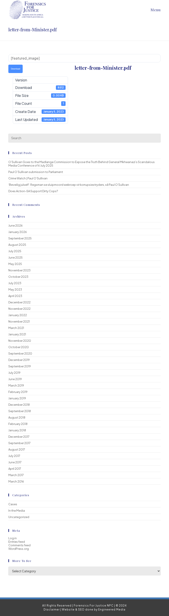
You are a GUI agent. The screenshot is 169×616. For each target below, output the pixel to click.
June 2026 (15, 225)
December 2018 (19, 404)
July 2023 (14, 283)
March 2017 (16, 475)
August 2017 (16, 449)
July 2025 (14, 251)
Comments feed (19, 545)
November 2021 (19, 321)
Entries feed (16, 541)
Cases (12, 504)
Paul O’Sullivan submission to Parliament (35, 172)
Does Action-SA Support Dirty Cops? (33, 191)
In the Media (16, 510)
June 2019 (15, 379)
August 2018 (16, 417)
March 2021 (16, 328)
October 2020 (18, 347)
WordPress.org (18, 548)
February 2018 (18, 424)
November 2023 (19, 270)
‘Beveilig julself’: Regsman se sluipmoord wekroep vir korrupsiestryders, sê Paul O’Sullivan (68, 184)
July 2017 (14, 456)
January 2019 (17, 398)
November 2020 (19, 340)
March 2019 (16, 385)
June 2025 (15, 257)
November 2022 (19, 308)
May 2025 (15, 264)
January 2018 (17, 430)
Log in (12, 538)
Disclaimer (52, 609)
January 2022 (17, 315)
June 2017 (15, 462)
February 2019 (18, 392)
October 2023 (18, 276)
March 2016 (16, 481)
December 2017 (18, 436)
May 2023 (15, 289)
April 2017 (14, 468)
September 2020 (20, 353)
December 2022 (19, 302)
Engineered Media (111, 609)
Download (15, 69)
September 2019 (19, 366)
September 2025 (20, 238)
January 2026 (17, 232)
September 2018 (19, 411)
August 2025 (17, 244)
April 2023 (15, 296)
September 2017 (19, 443)
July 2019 (14, 372)
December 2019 (19, 360)
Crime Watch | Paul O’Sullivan (28, 178)
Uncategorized (18, 517)
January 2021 (17, 334)
